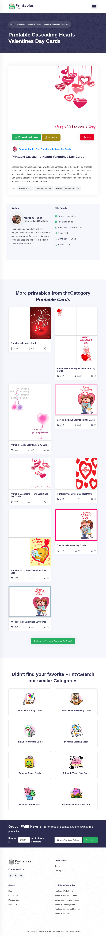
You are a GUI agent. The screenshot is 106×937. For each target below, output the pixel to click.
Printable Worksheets (64, 891)
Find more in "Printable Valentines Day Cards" (53, 641)
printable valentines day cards (68, 188)
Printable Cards (27, 149)
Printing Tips (13, 900)
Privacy (58, 870)
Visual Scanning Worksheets (67, 900)
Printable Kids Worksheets (66, 895)
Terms (57, 866)
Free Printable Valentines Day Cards (53, 149)
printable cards (25, 188)
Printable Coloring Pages (65, 904)
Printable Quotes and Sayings (67, 909)
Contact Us (13, 895)
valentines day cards (43, 188)
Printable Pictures (62, 913)
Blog (10, 891)
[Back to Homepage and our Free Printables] (11, 24)
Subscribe (90, 840)
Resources (13, 904)
